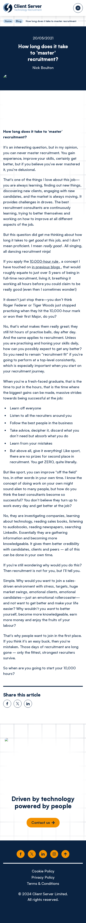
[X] (32, 854)
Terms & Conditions (43, 883)
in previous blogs (46, 267)
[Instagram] (54, 854)
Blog (18, 21)
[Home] (22, 7)
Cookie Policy (43, 871)
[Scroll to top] (65, 854)
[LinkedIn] (43, 854)
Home (8, 21)
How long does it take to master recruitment (51, 21)
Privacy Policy (43, 877)
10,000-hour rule (44, 261)
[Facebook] (21, 854)
